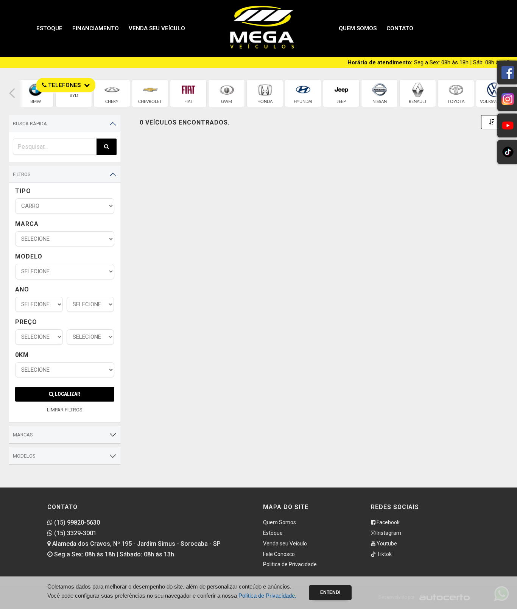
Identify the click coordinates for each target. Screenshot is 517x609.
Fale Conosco (279, 554)
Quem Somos (358, 28)
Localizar (67, 394)
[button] (12, 93)
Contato (399, 28)
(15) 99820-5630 (76, 522)
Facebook (387, 522)
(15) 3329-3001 (75, 533)
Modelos (24, 456)
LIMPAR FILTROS (65, 410)
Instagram (388, 533)
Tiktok (384, 554)
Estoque (49, 28)
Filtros (22, 174)
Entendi (330, 592)
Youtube (386, 543)
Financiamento (95, 28)
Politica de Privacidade (290, 564)
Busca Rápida (30, 123)
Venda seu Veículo (157, 28)
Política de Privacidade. (267, 595)
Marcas (23, 435)
